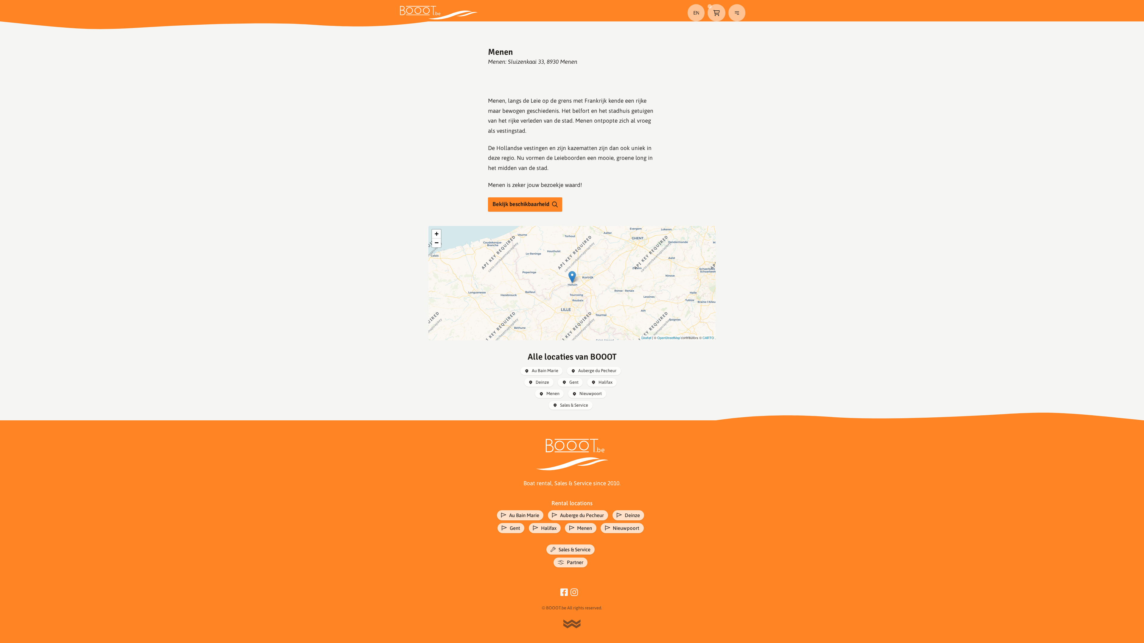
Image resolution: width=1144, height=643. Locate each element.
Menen (552, 393)
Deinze (542, 382)
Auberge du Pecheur (597, 370)
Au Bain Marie (545, 370)
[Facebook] (564, 591)
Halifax (606, 382)
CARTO (708, 337)
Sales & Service (574, 405)
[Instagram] (574, 591)
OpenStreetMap (668, 337)
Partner (575, 562)
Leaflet (646, 337)
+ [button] (437, 234)
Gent (574, 382)
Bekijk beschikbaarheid (520, 204)
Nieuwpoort (590, 393)
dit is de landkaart (571, 283)
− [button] (437, 242)
